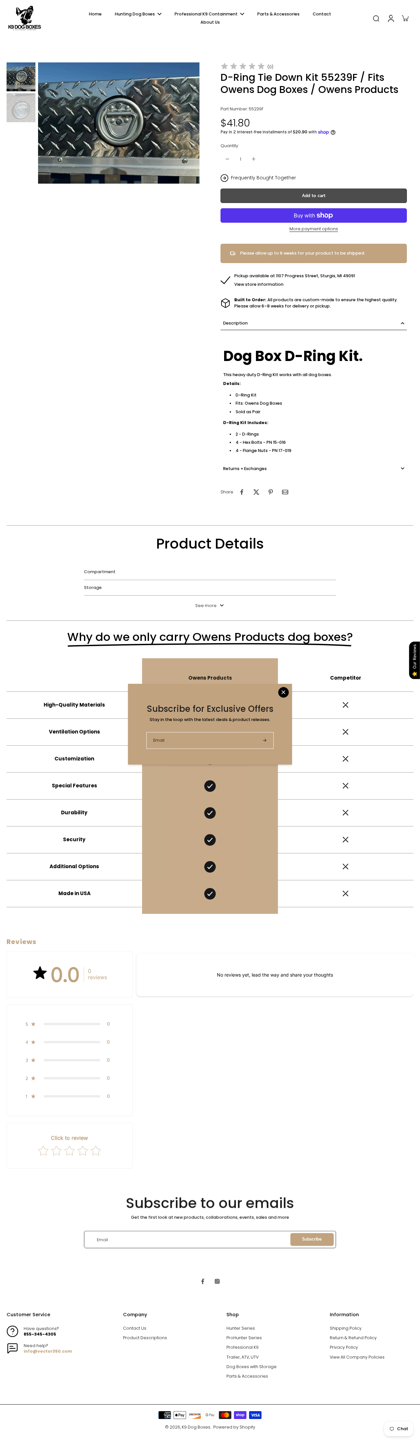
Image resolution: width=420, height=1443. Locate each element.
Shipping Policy (346, 1328)
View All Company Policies (357, 1357)
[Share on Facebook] (242, 492)
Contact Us (134, 1328)
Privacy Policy (344, 1347)
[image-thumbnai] (21, 76)
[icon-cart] (405, 18)
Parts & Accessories (247, 1376)
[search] (376, 18)
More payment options (313, 229)
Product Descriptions (145, 1338)
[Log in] (390, 18)
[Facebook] (203, 1281)
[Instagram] (217, 1281)
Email (102, 1239)
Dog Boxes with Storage (251, 1366)
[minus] (227, 159)
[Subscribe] (265, 740)
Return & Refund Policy (353, 1338)
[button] (313, 196)
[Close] (283, 692)
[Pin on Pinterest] (270, 492)
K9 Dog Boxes (196, 1427)
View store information (259, 284)
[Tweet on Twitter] (256, 492)
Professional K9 (242, 1347)
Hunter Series (240, 1328)
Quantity (229, 145)
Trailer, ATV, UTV (242, 1357)
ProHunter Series (244, 1338)
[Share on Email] (285, 492)
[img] (242, 66)
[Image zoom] (119, 123)
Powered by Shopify (234, 1427)
